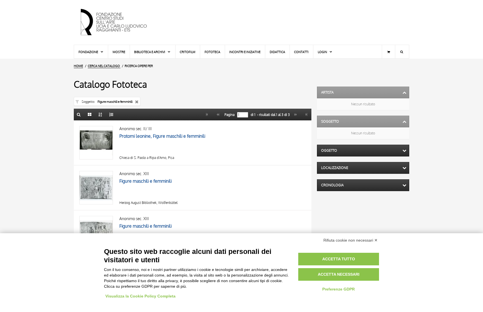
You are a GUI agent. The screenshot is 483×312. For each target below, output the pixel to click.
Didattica (277, 52)
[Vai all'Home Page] (118, 22)
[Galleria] (90, 114)
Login (323, 52)
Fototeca (212, 52)
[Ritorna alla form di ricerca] (79, 114)
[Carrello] (388, 51)
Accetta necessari (338, 274)
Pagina (229, 115)
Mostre (119, 52)
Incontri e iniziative (245, 52)
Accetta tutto (338, 259)
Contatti (301, 52)
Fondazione (89, 52)
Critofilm (187, 52)
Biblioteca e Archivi (150, 52)
